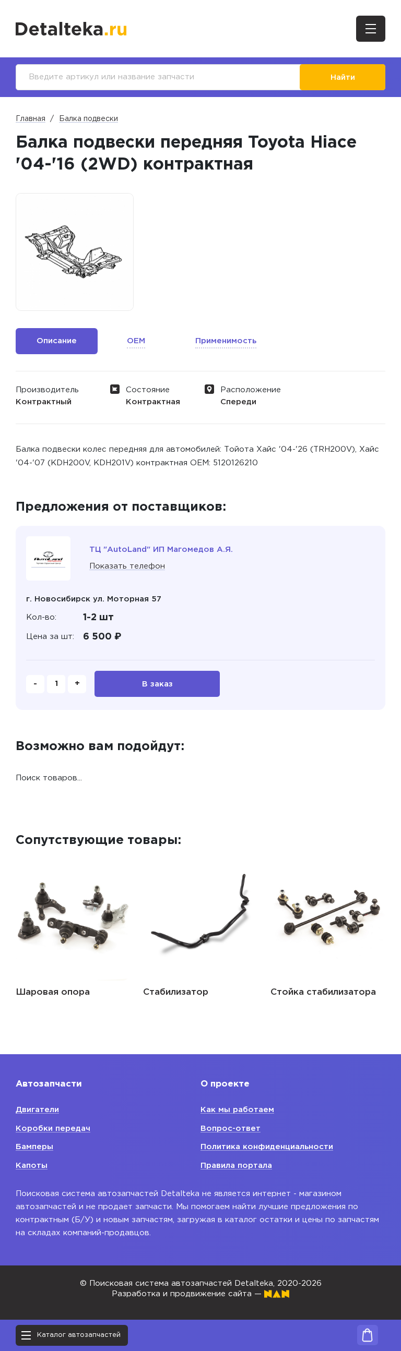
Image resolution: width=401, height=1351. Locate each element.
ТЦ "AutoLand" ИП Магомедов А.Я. (161, 549)
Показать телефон (127, 566)
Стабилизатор (175, 992)
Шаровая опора (53, 992)
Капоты (32, 1165)
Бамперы (34, 1146)
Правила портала (236, 1165)
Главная (30, 119)
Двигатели (37, 1109)
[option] (74, 252)
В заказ (157, 684)
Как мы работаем (237, 1109)
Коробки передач (53, 1128)
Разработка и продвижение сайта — (188, 1293)
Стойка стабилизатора (323, 992)
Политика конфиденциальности (266, 1146)
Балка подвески (88, 119)
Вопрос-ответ (230, 1128)
